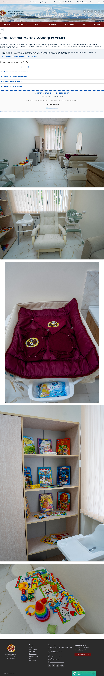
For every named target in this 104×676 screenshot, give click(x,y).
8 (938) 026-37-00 (53, 104)
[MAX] (102, 11)
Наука (83, 24)
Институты (52, 24)
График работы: (80, 645)
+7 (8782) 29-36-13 (56, 656)
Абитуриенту (21, 24)
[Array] (49, 665)
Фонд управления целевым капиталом (15, 2)
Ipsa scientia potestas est (16, 13)
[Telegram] (84, 11)
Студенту (37, 24)
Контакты (97, 24)
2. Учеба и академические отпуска (15, 72)
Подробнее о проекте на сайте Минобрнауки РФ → (20, 56)
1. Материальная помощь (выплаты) (16, 67)
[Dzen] (95, 11)
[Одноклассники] (91, 11)
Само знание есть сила (16, 11)
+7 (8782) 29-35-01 (67, 2)
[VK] (88, 11)
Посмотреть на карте (57, 662)
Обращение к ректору (82, 654)
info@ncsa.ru (83, 2)
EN (99, 2)
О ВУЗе (6, 24)
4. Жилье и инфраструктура (13, 81)
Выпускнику (69, 24)
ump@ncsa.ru (53, 108)
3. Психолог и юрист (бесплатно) (15, 76)
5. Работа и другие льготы (12, 86)
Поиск (92, 2)
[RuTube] (99, 11)
